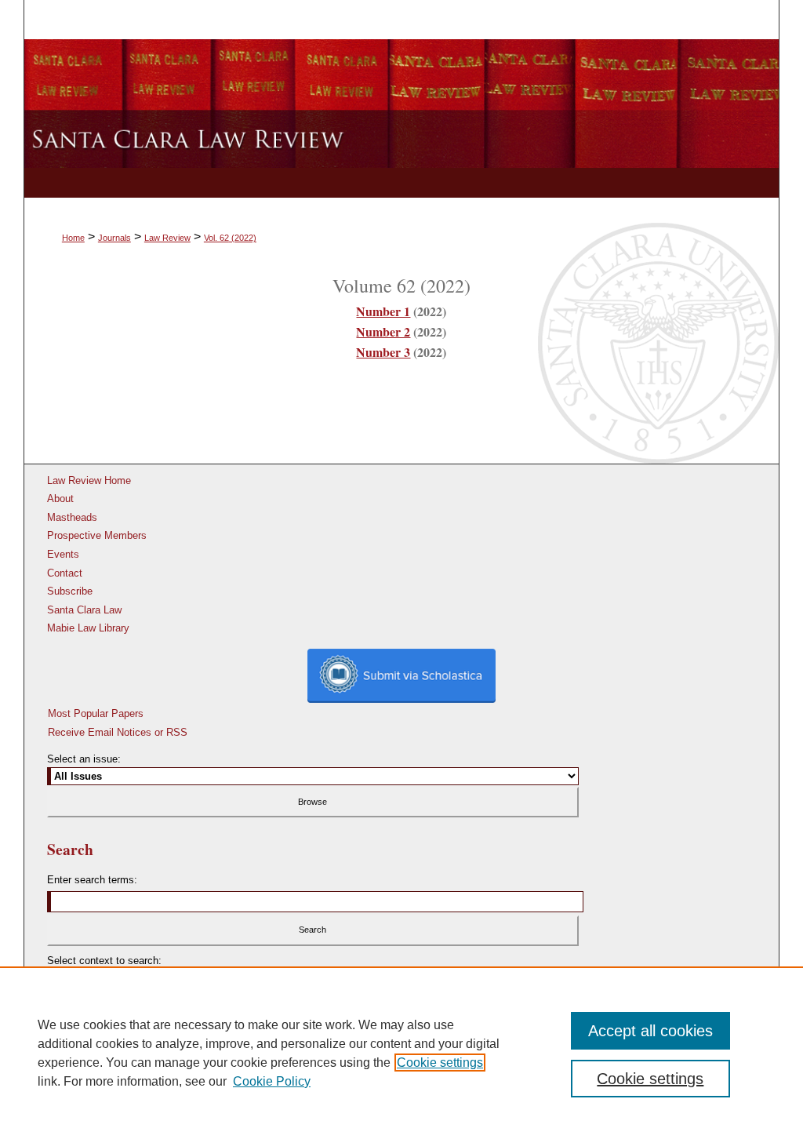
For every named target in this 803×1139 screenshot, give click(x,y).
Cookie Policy (272, 1081)
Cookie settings (440, 1062)
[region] (401, 1052)
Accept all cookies (650, 1030)
